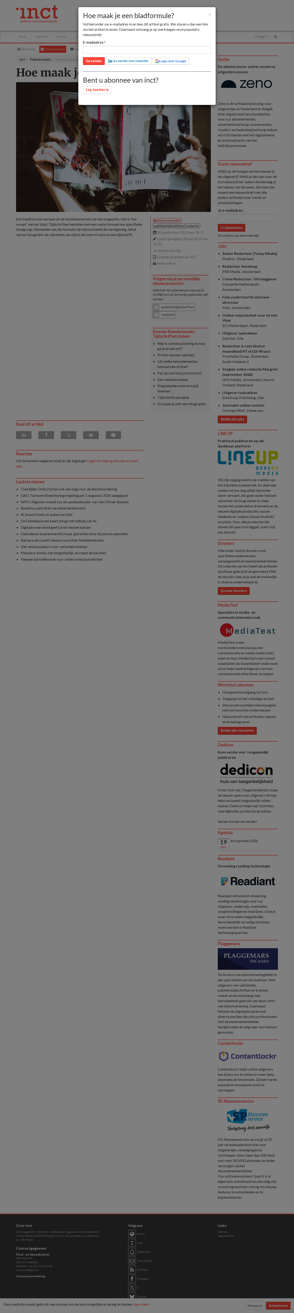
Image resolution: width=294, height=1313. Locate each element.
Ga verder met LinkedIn (130, 61)
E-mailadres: (94, 42)
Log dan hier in (97, 90)
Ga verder (94, 61)
